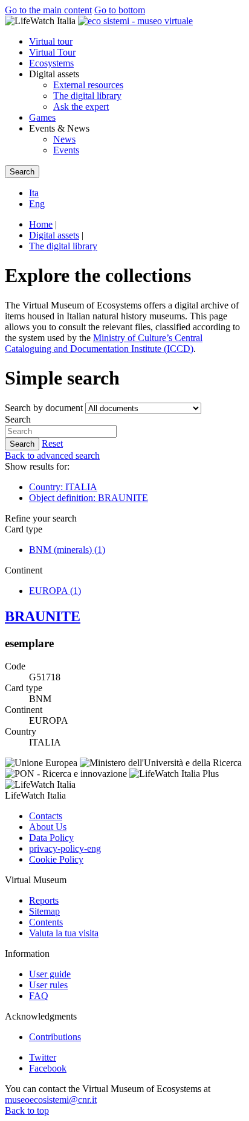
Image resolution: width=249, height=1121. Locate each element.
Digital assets (54, 235)
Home (41, 224)
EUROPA (55, 591)
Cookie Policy (56, 859)
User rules (48, 985)
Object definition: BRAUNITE (88, 498)
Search (18, 419)
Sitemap (44, 911)
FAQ (38, 996)
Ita (34, 193)
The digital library (87, 96)
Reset (52, 443)
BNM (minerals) (67, 550)
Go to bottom (119, 10)
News (64, 139)
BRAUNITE (42, 616)
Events (66, 150)
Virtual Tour (52, 52)
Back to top (27, 1110)
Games (42, 117)
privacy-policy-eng (65, 848)
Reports (44, 900)
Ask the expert (81, 106)
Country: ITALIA (63, 487)
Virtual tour (51, 41)
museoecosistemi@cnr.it (51, 1099)
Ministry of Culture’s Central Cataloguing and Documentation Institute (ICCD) (103, 343)
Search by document (44, 408)
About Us (47, 827)
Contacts (45, 816)
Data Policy (51, 837)
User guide (50, 974)
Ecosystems (51, 63)
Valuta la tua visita (64, 933)
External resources (88, 85)
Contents (46, 922)
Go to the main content (48, 10)
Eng (37, 204)
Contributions (55, 1037)
